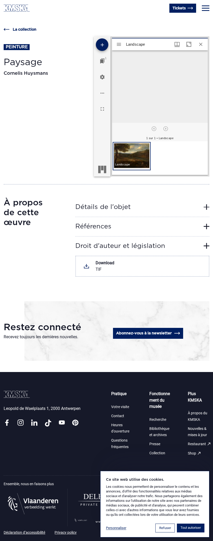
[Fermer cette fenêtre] (201, 44)
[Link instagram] (20, 423)
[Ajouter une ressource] (102, 44)
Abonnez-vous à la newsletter (144, 333)
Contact (117, 416)
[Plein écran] (102, 109)
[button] (131, 156)
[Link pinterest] (75, 423)
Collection (157, 453)
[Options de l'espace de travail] (102, 93)
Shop (194, 453)
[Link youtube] (62, 423)
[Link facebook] (7, 423)
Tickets (179, 8)
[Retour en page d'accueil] (17, 8)
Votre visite (120, 407)
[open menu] (205, 8)
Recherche (157, 419)
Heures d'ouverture (22, 19)
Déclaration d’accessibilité (24, 532)
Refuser (165, 528)
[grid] (160, 158)
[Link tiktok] (48, 423)
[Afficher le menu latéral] (119, 44)
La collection (24, 29)
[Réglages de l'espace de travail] (102, 77)
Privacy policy (66, 532)
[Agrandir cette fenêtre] (189, 44)
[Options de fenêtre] (177, 44)
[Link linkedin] (34, 423)
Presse (154, 444)
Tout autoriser (191, 528)
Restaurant (199, 444)
